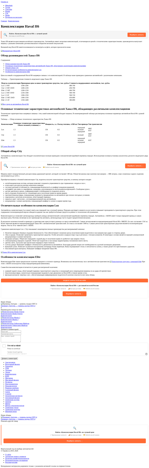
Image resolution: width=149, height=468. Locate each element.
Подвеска (8, 382)
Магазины (9, 378)
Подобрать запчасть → (135, 166)
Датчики (8, 370)
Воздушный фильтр (12, 364)
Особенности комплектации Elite (17, 72)
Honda (7, 11)
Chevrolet (8, 9)
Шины (7, 404)
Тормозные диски (11, 407)
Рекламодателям (11, 462)
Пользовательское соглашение (16, 460)
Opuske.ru (4, 2)
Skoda (7, 15)
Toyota (7, 7)
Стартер (8, 394)
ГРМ (7, 368)
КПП (7, 376)
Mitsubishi (8, 5)
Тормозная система (12, 400)
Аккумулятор (10, 362)
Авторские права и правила (15, 456)
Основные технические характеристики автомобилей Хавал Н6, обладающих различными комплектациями (45, 66)
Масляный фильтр (12, 380)
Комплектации (6, 316)
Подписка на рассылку (13, 17)
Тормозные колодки (12, 409)
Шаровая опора (11, 411)
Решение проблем (12, 388)
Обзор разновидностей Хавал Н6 (17, 64)
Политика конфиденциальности (17, 458)
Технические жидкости (13, 396)
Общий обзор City (12, 68)
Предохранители (11, 384)
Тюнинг (8, 402)
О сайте (8, 454)
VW (6, 13)
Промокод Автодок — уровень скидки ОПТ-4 (18, 306)
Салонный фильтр (12, 390)
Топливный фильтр (12, 398)
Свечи (7, 392)
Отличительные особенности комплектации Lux (23, 70)
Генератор (9, 366)
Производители (11, 386)
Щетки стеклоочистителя (14, 406)
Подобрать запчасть (137, 35)
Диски (7, 372)
